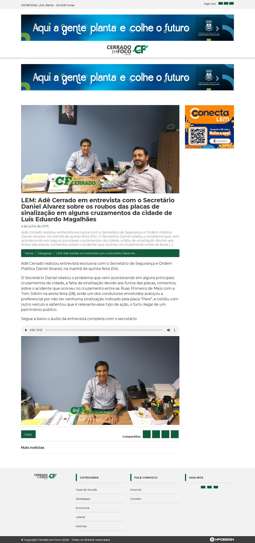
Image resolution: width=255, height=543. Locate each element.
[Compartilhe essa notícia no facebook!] (147, 434)
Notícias (81, 526)
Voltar (28, 434)
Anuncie (136, 489)
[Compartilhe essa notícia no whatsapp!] (175, 434)
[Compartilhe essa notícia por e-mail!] (165, 434)
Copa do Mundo (86, 489)
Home (29, 253)
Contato (135, 499)
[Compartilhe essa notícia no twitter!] (156, 434)
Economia (82, 508)
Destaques (83, 499)
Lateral (80, 517)
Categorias (45, 253)
